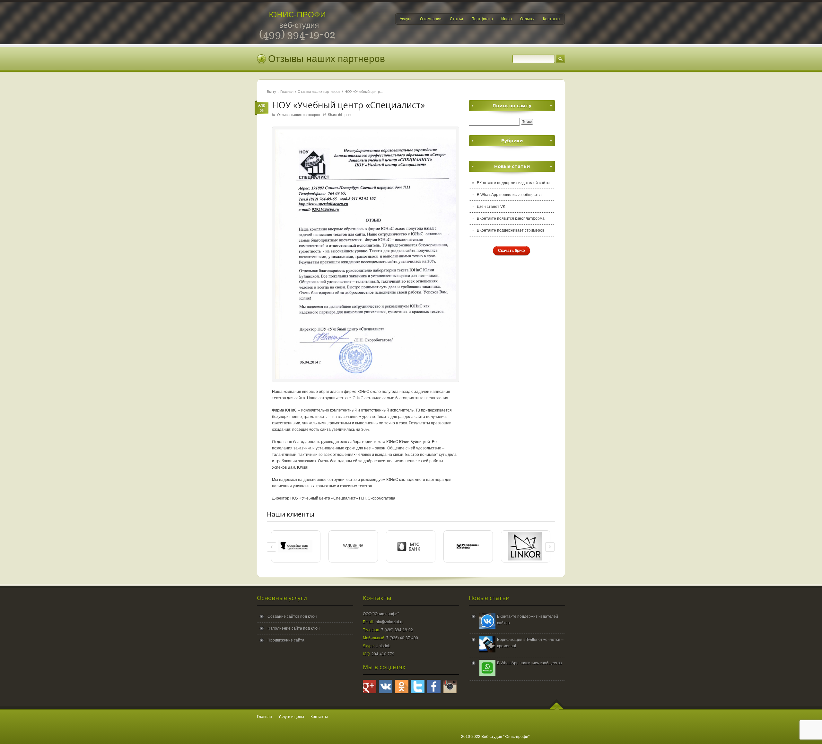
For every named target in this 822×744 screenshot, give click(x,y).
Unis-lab (383, 646)
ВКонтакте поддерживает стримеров (510, 230)
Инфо (506, 19)
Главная (286, 91)
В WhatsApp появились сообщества (509, 194)
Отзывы (527, 19)
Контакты (551, 19)
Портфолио (482, 19)
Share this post (339, 115)
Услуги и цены (291, 716)
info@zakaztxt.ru (389, 622)
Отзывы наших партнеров (319, 91)
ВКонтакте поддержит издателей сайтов (514, 183)
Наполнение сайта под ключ (293, 628)
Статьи (456, 19)
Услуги (406, 19)
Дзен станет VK (491, 206)
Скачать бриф (511, 250)
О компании (431, 19)
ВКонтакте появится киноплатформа (511, 218)
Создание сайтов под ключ (292, 616)
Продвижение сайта (285, 640)
